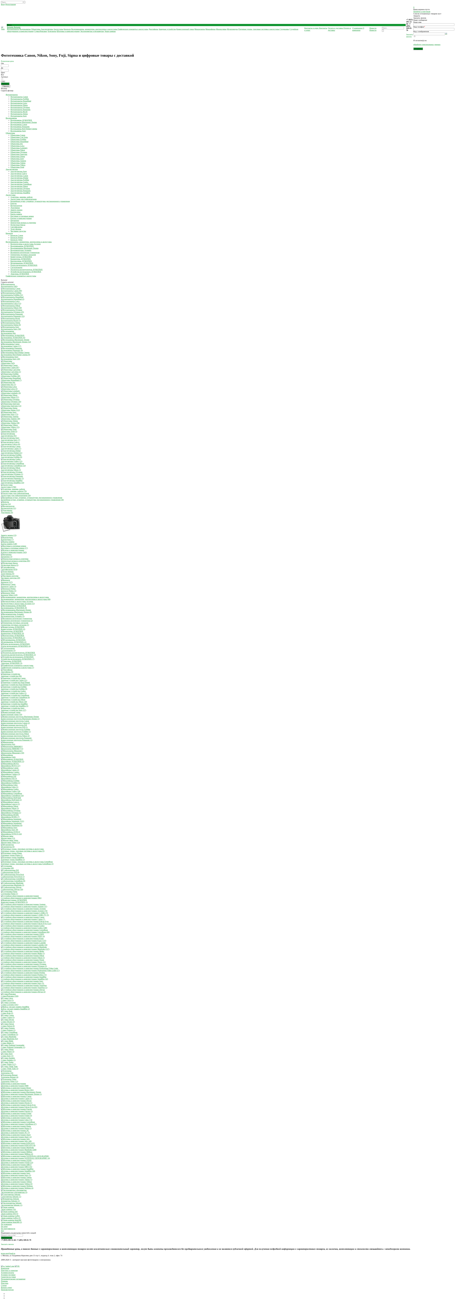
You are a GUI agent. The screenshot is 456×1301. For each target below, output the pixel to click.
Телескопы (52, 31)
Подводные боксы (17, 225)
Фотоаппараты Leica (18, 103)
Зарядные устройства (167, 29)
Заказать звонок (409, 36)
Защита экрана (16, 210)
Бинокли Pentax (16, 238)
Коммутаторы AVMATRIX (21, 257)
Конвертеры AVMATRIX (20, 259)
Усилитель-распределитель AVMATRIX (26, 270)
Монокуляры (221, 29)
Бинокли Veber (16, 240)
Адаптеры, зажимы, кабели (21, 197)
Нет (2, 1231)
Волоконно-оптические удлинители (25, 253)
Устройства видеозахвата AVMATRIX (25, 272)
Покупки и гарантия (9, 1270)
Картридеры (15, 212)
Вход (3, 4)
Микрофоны (210, 29)
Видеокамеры (25, 29)
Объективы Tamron (18, 161)
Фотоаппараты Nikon (19, 105)
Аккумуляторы (47, 29)
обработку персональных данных (426, 44)
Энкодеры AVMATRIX (19, 274)
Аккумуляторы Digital (19, 178)
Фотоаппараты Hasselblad (20, 101)
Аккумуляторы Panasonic (20, 191)
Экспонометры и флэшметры (92, 31)
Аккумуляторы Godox (19, 182)
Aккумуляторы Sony (18, 171)
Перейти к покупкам (421, 12)
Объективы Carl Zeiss (19, 137)
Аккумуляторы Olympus (20, 188)
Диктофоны (153, 29)
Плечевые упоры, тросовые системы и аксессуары (259, 29)
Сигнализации (16, 267)
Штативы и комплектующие (68, 31)
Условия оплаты (7, 1273)
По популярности (8, 1229)
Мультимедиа (232, 29)
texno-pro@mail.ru (8, 1253)
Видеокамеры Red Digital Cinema (23, 129)
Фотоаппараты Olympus (20, 107)
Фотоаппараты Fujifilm (19, 99)
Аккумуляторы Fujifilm (19, 180)
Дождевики (15, 208)
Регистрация (10, 4)
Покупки (4, 1283)
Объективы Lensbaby (19, 148)
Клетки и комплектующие (21, 218)
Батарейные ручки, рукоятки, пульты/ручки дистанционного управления (40, 201)
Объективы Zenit (17, 167)
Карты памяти (16, 214)
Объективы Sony (17, 159)
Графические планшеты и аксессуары (133, 29)
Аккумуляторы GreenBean (21, 184)
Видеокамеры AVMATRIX (21, 120)
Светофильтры (16, 227)
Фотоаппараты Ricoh (18, 112)
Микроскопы (199, 29)
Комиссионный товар (185, 29)
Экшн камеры (110, 31)
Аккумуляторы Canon (19, 176)
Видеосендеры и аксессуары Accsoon (25, 244)
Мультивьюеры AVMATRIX (21, 263)
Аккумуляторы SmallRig (20, 193)
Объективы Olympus (18, 152)
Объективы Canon (17, 135)
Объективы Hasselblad (19, 142)
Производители (7, 1290)
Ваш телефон (419, 27)
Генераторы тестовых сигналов (23, 255)
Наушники (14, 221)
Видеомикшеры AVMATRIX (22, 246)
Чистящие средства (18, 231)
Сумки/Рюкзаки (40, 31)
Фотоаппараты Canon (19, 97)
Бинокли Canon (16, 235)
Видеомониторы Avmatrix (20, 250)
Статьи (4, 1285)
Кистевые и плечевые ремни (22, 216)
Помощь (4, 1281)
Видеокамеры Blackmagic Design (23, 122)
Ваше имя (417, 22)
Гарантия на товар (8, 1277)
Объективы (35, 29)
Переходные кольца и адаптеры (23, 223)
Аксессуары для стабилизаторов (23, 199)
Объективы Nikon (17, 150)
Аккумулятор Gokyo (18, 174)
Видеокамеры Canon (18, 124)
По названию (6, 1224)
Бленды (13, 203)
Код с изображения (421, 31)
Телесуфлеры (15, 229)
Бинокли (67, 29)
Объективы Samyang (18, 154)
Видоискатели (16, 206)
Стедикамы (284, 29)
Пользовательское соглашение (13, 1279)
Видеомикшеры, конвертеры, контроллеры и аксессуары (94, 29)
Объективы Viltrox (17, 165)
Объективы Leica (17, 146)
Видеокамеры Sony (18, 131)
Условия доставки (8, 1275)
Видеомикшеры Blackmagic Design (24, 248)
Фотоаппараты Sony (18, 116)
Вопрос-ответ (6, 1288)
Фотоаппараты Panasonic (20, 110)
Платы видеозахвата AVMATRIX (23, 265)
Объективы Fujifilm (18, 139)
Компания (5, 1268)
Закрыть (416, 16)
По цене (4, 1227)
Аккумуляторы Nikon (19, 186)
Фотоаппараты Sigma (19, 114)
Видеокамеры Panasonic (20, 127)
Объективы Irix (16, 144)
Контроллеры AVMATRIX (21, 261)
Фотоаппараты (13, 29)
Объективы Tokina (17, 163)
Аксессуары (58, 29)
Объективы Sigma (17, 156)
